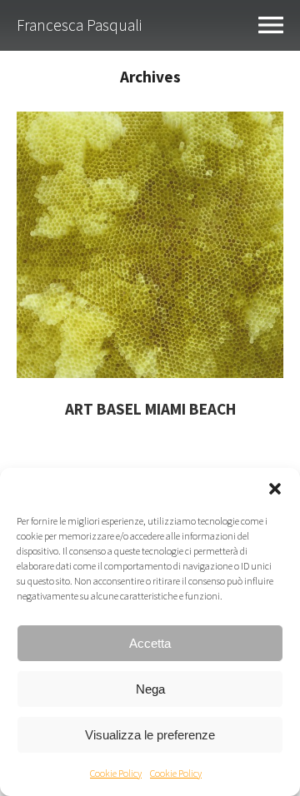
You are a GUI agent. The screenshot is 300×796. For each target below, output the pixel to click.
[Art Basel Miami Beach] (150, 372)
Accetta (150, 643)
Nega (150, 689)
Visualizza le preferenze (150, 735)
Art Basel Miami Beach (150, 409)
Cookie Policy (116, 773)
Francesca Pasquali (79, 25)
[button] (275, 488)
